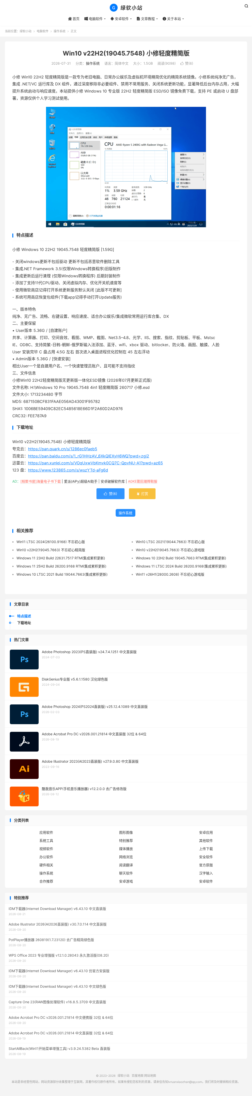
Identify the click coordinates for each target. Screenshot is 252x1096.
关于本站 (172, 19)
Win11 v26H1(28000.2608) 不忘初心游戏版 (170, 574)
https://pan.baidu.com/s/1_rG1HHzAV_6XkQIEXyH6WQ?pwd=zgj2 (88, 456)
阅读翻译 (126, 865)
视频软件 (46, 849)
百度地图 (137, 1075)
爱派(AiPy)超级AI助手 (80, 481)
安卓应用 (206, 832)
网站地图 (150, 1075)
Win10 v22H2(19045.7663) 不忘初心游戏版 (170, 550)
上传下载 (206, 849)
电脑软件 (93, 19)
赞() (186, 63)
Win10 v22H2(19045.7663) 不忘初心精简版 (50, 550)
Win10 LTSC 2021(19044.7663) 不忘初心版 (170, 542)
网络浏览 (126, 857)
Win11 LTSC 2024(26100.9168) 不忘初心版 (50, 542)
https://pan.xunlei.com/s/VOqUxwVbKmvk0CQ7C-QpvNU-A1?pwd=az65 (95, 462)
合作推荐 (46, 881)
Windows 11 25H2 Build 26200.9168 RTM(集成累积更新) (61, 566)
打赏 (142, 493)
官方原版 (206, 865)
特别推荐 (126, 840)
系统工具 (46, 840)
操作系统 (59, 31)
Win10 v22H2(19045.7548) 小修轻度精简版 (126, 53)
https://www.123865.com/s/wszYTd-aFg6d (68, 470)
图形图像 (126, 832)
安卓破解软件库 (113, 481)
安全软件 (206, 857)
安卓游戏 (126, 881)
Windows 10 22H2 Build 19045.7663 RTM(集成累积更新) (181, 558)
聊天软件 (126, 873)
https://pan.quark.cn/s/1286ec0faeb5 (62, 448)
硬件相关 (46, 865)
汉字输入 (206, 873)
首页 (73, 19)
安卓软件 (119, 19)
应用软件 (46, 832)
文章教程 (146, 19)
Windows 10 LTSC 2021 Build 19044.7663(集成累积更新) (62, 574)
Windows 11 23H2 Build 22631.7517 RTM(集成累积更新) (60, 558)
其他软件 (206, 840)
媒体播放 (126, 849)
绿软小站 (126, 8)
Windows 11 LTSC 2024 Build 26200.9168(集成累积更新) (181, 566)
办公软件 (46, 857)
